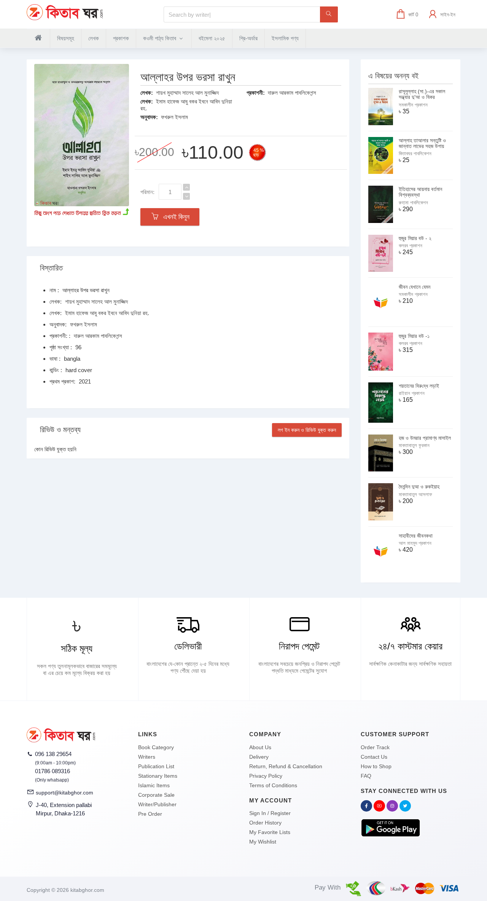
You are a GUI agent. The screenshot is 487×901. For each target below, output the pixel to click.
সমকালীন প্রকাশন (413, 105)
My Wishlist (262, 842)
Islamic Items (154, 785)
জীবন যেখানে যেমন (414, 287)
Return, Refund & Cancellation (285, 766)
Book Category (156, 747)
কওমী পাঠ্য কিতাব (160, 38)
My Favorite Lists (269, 832)
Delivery (259, 757)
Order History (265, 823)
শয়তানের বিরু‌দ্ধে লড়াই (419, 386)
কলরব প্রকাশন (410, 245)
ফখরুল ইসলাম (174, 117)
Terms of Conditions (273, 785)
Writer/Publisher (157, 804)
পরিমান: (147, 192)
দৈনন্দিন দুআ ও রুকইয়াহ (419, 487)
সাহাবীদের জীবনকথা (416, 536)
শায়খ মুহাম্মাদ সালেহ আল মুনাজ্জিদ (187, 92)
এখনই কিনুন (174, 217)
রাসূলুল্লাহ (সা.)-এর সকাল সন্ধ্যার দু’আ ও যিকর (422, 94)
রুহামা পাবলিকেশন (413, 202)
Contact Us (374, 757)
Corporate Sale (156, 795)
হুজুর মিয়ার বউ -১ (414, 336)
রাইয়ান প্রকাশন (412, 393)
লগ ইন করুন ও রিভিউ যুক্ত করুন (307, 430)
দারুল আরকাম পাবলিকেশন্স (292, 92)
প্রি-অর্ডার (248, 38)
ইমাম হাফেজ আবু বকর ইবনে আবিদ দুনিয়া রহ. (107, 313)
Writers (146, 757)
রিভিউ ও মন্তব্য (60, 429)
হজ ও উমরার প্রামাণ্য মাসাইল (425, 438)
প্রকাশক (121, 38)
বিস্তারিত (51, 268)
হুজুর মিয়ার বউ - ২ (415, 238)
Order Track (375, 747)
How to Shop (376, 766)
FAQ (366, 776)
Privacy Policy (265, 776)
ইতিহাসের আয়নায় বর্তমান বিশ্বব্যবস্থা (420, 192)
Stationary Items (157, 776)
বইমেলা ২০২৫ (212, 38)
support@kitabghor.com (64, 793)
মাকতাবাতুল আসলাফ (415, 494)
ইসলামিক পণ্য (285, 38)
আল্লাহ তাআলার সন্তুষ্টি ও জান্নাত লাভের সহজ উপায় (422, 143)
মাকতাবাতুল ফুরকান (414, 445)
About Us (260, 747)
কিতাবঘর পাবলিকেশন (415, 153)
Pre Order (150, 814)
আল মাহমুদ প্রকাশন (415, 543)
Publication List (156, 766)
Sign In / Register (270, 813)
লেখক (93, 38)
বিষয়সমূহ (65, 38)
